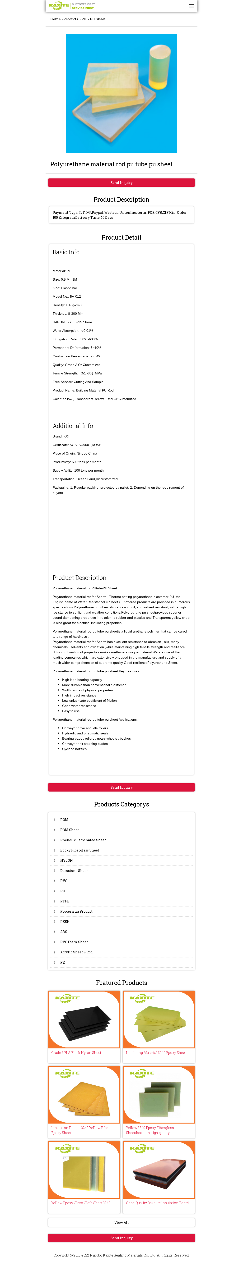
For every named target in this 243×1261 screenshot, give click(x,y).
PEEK (62, 921)
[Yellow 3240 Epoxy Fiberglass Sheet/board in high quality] (159, 1095)
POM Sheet (66, 830)
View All (121, 1222)
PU (84, 19)
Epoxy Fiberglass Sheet (76, 850)
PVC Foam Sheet (71, 942)
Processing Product (73, 911)
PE (59, 962)
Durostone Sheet (71, 870)
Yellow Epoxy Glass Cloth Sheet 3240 (80, 1203)
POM (61, 819)
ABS (60, 931)
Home (55, 19)
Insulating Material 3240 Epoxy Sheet (156, 1052)
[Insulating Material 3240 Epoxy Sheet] (159, 1019)
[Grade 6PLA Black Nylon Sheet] (84, 1019)
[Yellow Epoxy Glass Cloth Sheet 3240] (84, 1170)
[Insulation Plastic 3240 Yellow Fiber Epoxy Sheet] (84, 1095)
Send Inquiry (122, 182)
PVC (60, 881)
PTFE (61, 901)
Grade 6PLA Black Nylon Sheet (76, 1052)
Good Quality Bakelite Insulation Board (157, 1203)
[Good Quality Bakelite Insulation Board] (159, 1170)
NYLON (63, 860)
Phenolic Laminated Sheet (80, 840)
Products (70, 19)
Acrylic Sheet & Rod (73, 952)
